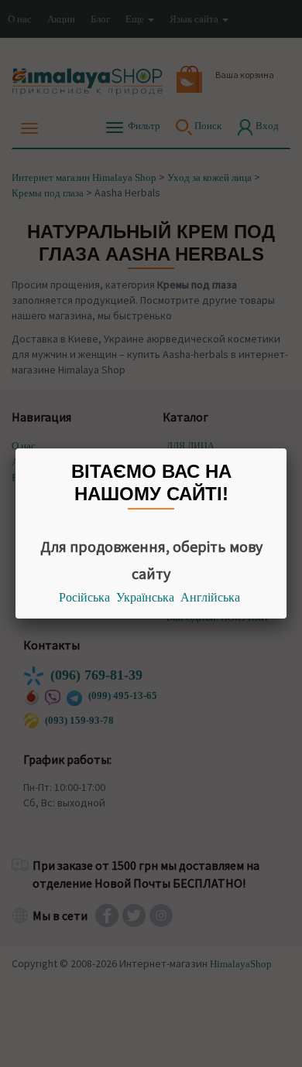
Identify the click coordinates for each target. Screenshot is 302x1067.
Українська (145, 597)
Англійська (210, 597)
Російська (84, 597)
